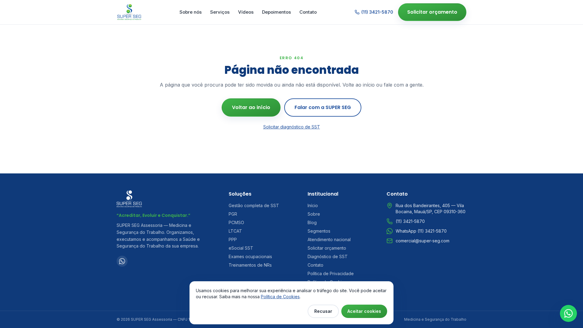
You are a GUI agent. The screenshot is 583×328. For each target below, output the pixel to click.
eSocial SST (241, 248)
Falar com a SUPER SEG (323, 107)
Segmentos (319, 231)
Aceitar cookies (364, 311)
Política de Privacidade (331, 273)
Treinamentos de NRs (250, 265)
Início (313, 205)
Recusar (323, 311)
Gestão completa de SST (254, 205)
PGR (233, 214)
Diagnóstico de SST (328, 256)
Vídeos (246, 12)
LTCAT (235, 231)
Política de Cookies (280, 296)
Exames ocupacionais (250, 256)
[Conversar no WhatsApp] (568, 313)
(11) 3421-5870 (377, 12)
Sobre (314, 214)
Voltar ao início (251, 107)
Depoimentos (276, 12)
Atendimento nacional (329, 239)
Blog (312, 222)
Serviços (220, 12)
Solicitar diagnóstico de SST (291, 126)
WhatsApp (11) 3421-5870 (421, 231)
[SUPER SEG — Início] (129, 12)
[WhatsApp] (122, 261)
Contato (308, 12)
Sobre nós (190, 12)
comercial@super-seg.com (422, 240)
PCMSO (236, 222)
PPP (233, 239)
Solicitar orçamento (432, 12)
